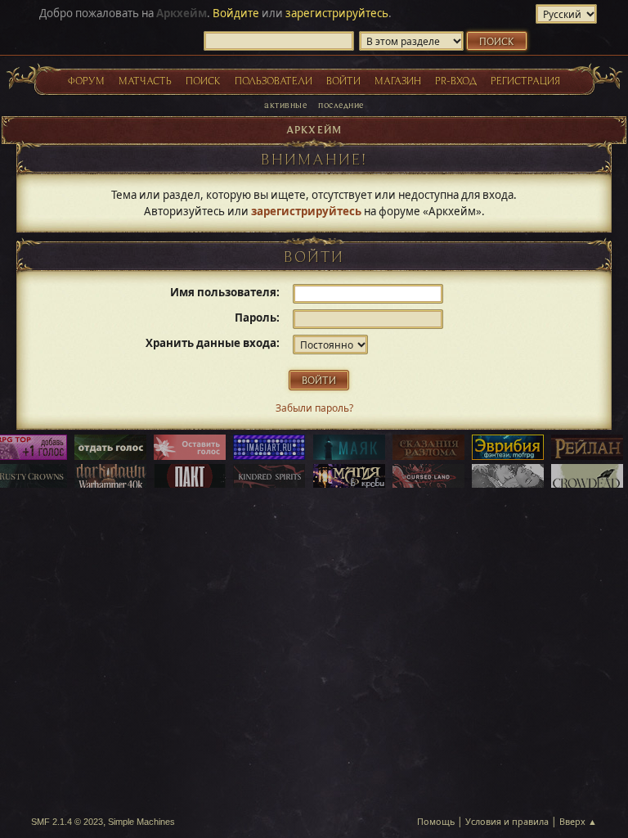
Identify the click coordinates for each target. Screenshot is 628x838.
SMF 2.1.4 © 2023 (67, 822)
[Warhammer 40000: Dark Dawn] (110, 478)
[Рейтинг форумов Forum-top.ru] (110, 448)
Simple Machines (141, 822)
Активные (285, 104)
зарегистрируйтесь (336, 13)
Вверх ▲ (578, 821)
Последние (340, 104)
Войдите (236, 13)
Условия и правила (507, 821)
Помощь (436, 821)
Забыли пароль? (314, 408)
